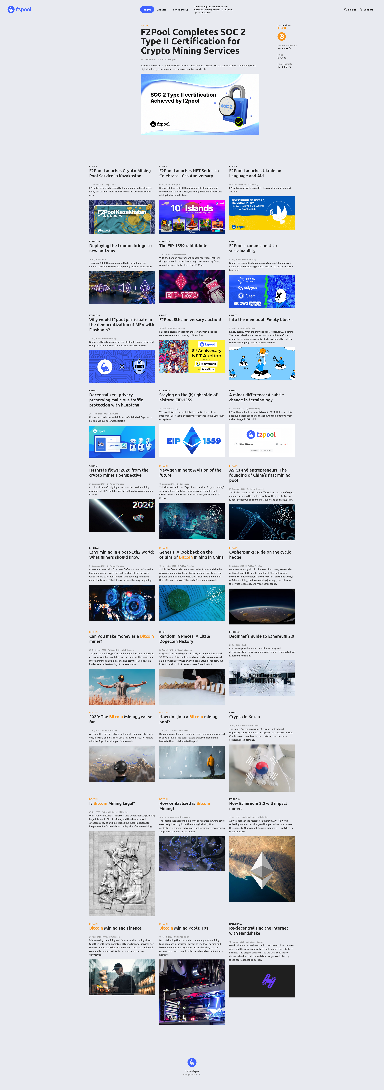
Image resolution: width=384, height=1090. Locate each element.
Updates (161, 9)
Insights (147, 9)
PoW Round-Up (180, 9)
